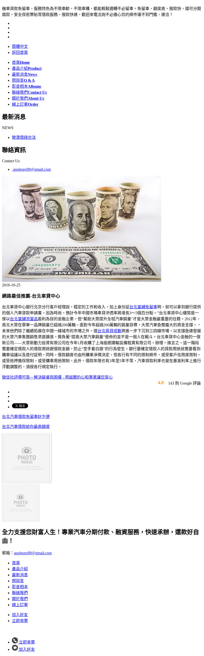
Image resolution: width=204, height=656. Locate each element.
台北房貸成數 (109, 331)
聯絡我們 (29, 92)
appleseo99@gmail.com (31, 169)
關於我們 (28, 98)
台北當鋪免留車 (143, 307)
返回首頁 (20, 52)
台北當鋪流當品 (24, 319)
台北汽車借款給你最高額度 (26, 426)
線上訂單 (25, 104)
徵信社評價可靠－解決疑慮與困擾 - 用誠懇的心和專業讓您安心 (57, 377)
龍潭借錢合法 (24, 137)
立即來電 (20, 621)
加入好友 (20, 615)
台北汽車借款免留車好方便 (26, 416)
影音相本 (26, 86)
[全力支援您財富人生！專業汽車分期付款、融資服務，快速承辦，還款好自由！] (27, 482)
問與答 (23, 80)
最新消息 (24, 74)
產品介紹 (27, 68)
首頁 (21, 62)
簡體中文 (20, 46)
